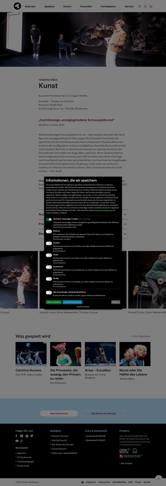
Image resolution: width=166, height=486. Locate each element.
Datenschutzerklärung (103, 210)
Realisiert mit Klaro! (83, 306)
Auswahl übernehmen (72, 302)
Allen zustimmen (53, 302)
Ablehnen (115, 302)
